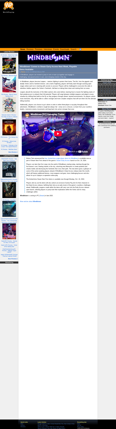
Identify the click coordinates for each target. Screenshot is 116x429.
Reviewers (23, 426)
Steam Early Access (63, 160)
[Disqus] (58, 233)
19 (107, 92)
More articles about (30, 201)
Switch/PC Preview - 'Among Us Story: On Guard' (9, 241)
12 (107, 90)
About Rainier (107, 109)
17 (101, 92)
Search (73, 49)
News (22, 423)
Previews (38, 49)
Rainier (23, 71)
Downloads (64, 49)
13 (109, 90)
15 (114, 90)
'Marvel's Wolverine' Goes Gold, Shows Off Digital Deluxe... (52, 428)
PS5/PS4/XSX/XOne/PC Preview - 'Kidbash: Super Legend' (9, 250)
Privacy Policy (80, 426)
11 (104, 90)
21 (112, 92)
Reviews (30, 49)
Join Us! (79, 425)
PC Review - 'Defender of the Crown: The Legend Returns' (9, 146)
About (78, 423)
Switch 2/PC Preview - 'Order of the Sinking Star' (9, 245)
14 (112, 90)
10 (101, 90)
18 (104, 92)
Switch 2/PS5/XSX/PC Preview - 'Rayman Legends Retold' (9, 255)
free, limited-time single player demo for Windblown (61, 158)
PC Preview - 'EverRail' (9, 200)
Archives (23, 425)
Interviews (48, 49)
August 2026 (107, 82)
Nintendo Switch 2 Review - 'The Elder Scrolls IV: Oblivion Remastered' (9, 116)
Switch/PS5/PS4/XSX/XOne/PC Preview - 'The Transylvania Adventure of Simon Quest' (9, 220)
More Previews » (13, 258)
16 (99, 92)
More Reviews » (13, 152)
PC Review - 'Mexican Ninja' (9, 75)
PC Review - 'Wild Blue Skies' (9, 149)
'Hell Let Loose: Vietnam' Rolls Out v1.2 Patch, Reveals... (51, 426)
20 (109, 92)
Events (56, 49)
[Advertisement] (58, 31)
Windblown (107, 100)
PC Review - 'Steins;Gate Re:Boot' (9, 142)
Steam (42, 195)
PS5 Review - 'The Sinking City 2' (9, 137)
